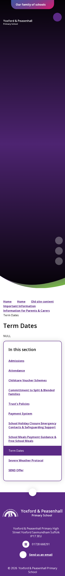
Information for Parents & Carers (26, 311)
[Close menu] (57, 17)
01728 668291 (41, 544)
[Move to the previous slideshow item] (59, 240)
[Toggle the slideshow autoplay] (59, 261)
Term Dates (11, 315)
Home (7, 301)
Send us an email (41, 555)
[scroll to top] (32, 492)
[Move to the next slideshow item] (59, 251)
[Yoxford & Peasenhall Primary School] (17, 14)
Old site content (42, 301)
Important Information (19, 306)
